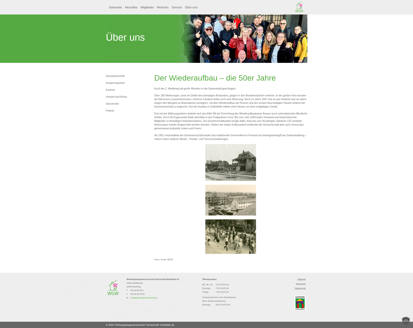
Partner (110, 110)
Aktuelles (131, 7)
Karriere (110, 89)
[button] (406, 321)
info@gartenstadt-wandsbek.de (144, 298)
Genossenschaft (115, 76)
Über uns (191, 7)
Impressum (301, 284)
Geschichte (112, 103)
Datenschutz (300, 288)
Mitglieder (147, 7)
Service (176, 7)
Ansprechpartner (115, 83)
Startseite (115, 7)
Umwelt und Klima (116, 96)
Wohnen (163, 7)
